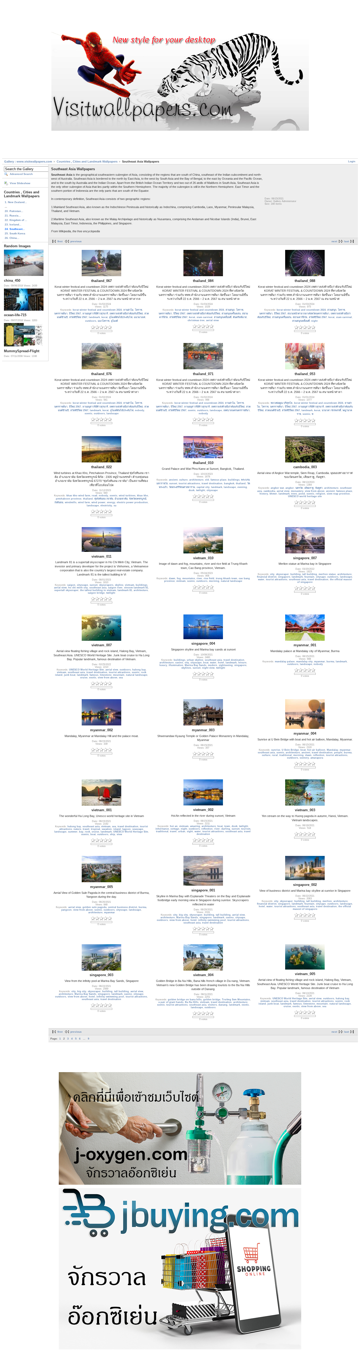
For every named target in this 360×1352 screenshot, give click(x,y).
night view (208, 668)
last (346, 241)
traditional (285, 755)
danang (222, 1004)
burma (330, 661)
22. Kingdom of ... (16, 220)
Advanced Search (21, 174)
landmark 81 (125, 590)
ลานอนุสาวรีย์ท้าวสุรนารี (95, 313)
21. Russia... (13, 215)
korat (104, 317)
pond (302, 493)
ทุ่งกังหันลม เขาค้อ (103, 498)
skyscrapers (106, 585)
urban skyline (195, 660)
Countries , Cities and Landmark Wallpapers (87, 161)
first (59, 241)
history (264, 493)
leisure (242, 662)
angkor (289, 488)
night (314, 321)
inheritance (162, 829)
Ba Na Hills (191, 1002)
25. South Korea (15, 233)
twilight (200, 490)
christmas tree (196, 320)
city (272, 574)
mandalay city (304, 661)
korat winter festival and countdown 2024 (97, 310)
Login (351, 161)
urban (181, 831)
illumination (176, 665)
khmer (273, 493)
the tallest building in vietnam (98, 590)
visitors (212, 1004)
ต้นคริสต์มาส (240, 317)
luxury (163, 665)
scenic (88, 413)
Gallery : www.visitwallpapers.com (28, 161)
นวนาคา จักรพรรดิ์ (331, 410)
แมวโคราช (103, 321)
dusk (191, 490)
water (261, 579)
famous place (218, 479)
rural (275, 755)
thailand (88, 498)
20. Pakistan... (14, 211)
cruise (83, 677)
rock (87, 831)
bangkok (229, 483)
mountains (188, 578)
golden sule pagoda (94, 907)
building (295, 574)
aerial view (212, 320)
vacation (107, 829)
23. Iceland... (13, 224)
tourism (245, 829)
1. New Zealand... (16, 202)
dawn (172, 578)
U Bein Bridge (290, 750)
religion (320, 493)
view (119, 834)
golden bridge (211, 999)
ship (112, 834)
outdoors (90, 321)
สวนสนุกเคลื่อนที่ (222, 317)
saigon (71, 585)
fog (179, 578)
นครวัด (299, 488)
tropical (95, 829)
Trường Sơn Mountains (236, 999)
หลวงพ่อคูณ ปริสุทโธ (282, 403)
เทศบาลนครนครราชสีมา (236, 410)
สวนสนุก (230, 310)
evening (242, 487)
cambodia (269, 491)
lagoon (126, 829)
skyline (119, 585)
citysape (321, 577)
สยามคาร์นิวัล (300, 317)
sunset (173, 483)
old (207, 479)
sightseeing (226, 665)
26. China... (12, 237)
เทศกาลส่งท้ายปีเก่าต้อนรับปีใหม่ (126, 313)
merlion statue (327, 574)
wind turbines (127, 495)
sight (190, 831)
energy (111, 502)
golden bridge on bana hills (185, 999)
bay (81, 831)
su (115, 505)
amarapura (316, 757)
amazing (195, 826)
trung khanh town (226, 578)
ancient (173, 479)
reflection (318, 755)
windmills (70, 502)
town (227, 826)
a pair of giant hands (170, 1002)
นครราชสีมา (60, 313)
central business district (122, 907)
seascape (137, 829)
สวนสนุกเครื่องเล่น (231, 313)
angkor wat (277, 488)
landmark (94, 317)
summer (72, 831)
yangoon (66, 910)
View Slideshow (20, 183)
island (117, 829)
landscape (112, 413)
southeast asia (97, 587)
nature (77, 829)
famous (94, 675)
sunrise (275, 750)
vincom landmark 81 (136, 587)
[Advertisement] (180, 16)
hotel (221, 662)
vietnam (129, 585)
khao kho (142, 495)
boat (205, 662)
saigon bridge (96, 593)
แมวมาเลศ (139, 317)
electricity (106, 505)
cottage (175, 829)
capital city (203, 487)
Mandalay (332, 750)
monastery (297, 491)
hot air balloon (316, 750)
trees (294, 493)
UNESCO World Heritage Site (86, 669)
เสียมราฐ (309, 488)
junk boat (69, 675)
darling (225, 829)
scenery (304, 757)
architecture (196, 479)
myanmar (319, 661)
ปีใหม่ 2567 (75, 313)
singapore (284, 577)
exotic (92, 677)
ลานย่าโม (128, 310)
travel (86, 829)
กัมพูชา (319, 488)
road (94, 495)
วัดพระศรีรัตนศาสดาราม (182, 487)
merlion (327, 901)
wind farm (84, 502)
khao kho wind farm (78, 495)
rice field (209, 578)
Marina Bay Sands (195, 665)
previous (76, 241)
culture (183, 479)
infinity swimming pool (212, 920)
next (334, 241)
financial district (266, 577)
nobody (139, 410)
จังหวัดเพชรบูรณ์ (137, 498)
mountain (118, 675)
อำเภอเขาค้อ (121, 498)
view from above (314, 491)
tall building (309, 574)
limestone (105, 675)
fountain (309, 577)
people (338, 752)
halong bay (139, 669)
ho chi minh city (78, 587)
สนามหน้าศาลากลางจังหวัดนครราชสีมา (308, 313)
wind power (98, 502)
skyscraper (282, 574)
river (199, 578)
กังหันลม (59, 502)
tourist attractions (189, 483)
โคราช (138, 310)
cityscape (212, 490)
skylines (186, 668)
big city (183, 915)
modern (212, 665)
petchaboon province (68, 498)
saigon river (115, 587)
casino (179, 662)
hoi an (174, 826)
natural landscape (231, 581)
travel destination (212, 483)
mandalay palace (285, 661)
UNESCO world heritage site (305, 496)
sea (121, 677)
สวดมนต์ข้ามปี (272, 410)
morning (214, 581)
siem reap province (338, 493)
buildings (234, 479)
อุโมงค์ (114, 321)
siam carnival (204, 317)
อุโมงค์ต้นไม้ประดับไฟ (120, 317)
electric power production (132, 502)
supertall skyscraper (66, 590)
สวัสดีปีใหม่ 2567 (78, 317)
